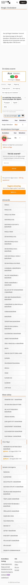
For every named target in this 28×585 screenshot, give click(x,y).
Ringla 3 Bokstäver (7, 124)
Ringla (9, 84)
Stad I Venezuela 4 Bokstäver (14, 343)
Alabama (7, 383)
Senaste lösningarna (7, 572)
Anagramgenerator (6, 564)
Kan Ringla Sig (9, 219)
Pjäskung (6, 472)
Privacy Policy (18, 562)
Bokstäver (8, 316)
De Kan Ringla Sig (10, 236)
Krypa (6, 348)
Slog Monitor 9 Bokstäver (13, 431)
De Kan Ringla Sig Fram (12, 263)
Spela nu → (14, 192)
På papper (7, 102)
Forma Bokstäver (10, 311)
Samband (5, 575)
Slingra (7, 358)
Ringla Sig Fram (10, 214)
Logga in (23, 2)
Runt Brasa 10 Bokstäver (13, 436)
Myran (6, 458)
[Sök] (17, 2)
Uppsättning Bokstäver (12, 321)
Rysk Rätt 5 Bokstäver (10, 536)
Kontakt (17, 570)
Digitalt (15, 102)
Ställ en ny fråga (7, 147)
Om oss (17, 567)
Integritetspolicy (12, 111)
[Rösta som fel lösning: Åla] (16, 76)
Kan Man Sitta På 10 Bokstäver (13, 487)
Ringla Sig (8, 210)
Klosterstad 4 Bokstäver (13, 333)
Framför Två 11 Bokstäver (13, 399)
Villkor (16, 564)
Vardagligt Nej (8, 456)
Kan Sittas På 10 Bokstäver (12, 482)
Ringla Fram (9, 232)
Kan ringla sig (16, 88)
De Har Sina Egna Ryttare (13, 404)
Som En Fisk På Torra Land (13, 353)
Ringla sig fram (6, 88)
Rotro (6, 451)
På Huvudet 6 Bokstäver (11, 540)
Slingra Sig (8, 378)
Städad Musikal (10, 417)
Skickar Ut (6, 526)
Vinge (6, 373)
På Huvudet (7, 545)
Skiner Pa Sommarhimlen (11, 550)
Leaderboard (5, 577)
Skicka (14, 168)
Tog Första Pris (8, 521)
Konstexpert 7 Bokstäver (13, 426)
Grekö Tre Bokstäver (11, 338)
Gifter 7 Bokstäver (9, 531)
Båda (5, 107)
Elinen (18, 80)
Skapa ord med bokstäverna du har (6, 568)
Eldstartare (7, 477)
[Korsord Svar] (5, 2)
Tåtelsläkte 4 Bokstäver (11, 511)
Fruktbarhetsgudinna (12, 363)
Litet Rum (8, 388)
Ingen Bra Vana (8, 516)
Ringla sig (16, 84)
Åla (16, 124)
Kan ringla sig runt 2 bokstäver (10, 92)
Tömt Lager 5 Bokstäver (11, 499)
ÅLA (10, 73)
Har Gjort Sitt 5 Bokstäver (13, 421)
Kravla (7, 368)
